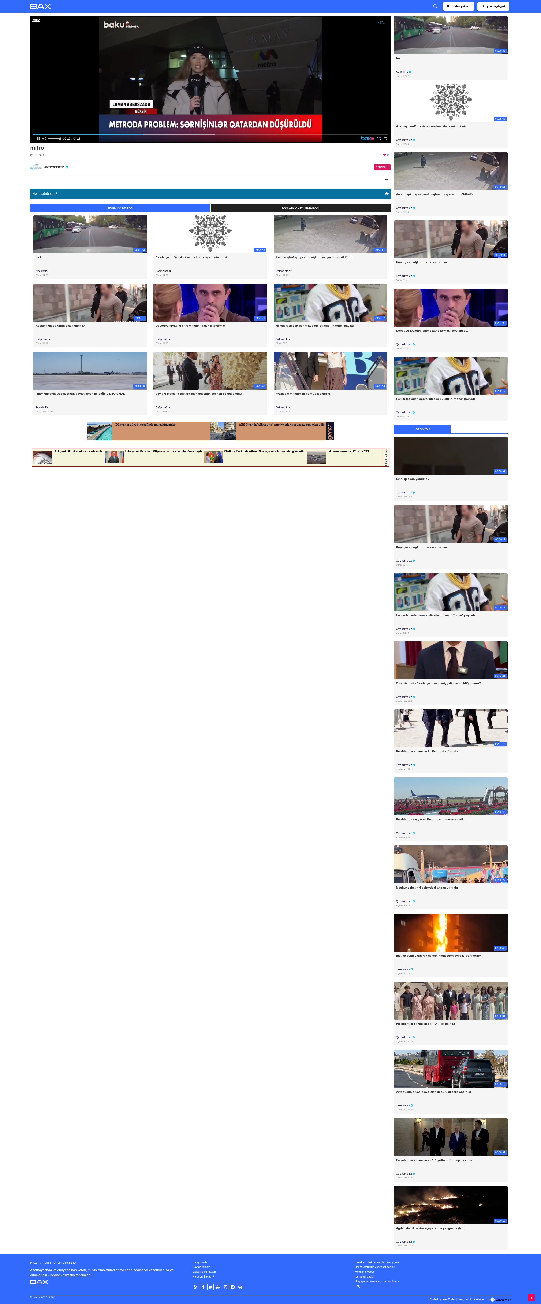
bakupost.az (403, 969)
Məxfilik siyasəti (365, 1271)
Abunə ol (382, 167)
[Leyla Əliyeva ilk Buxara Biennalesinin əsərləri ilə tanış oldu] (210, 370)
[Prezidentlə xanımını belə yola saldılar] (330, 370)
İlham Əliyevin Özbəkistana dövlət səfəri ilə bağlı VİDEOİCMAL (80, 393)
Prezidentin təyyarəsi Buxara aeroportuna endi (429, 819)
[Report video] (387, 179)
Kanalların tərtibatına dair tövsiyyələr (377, 1262)
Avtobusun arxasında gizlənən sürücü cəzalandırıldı (433, 1091)
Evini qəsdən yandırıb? (412, 479)
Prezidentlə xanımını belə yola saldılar (303, 393)
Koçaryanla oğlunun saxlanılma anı (61, 325)
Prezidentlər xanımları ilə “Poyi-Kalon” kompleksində (434, 1160)
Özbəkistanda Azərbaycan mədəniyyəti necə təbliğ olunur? (438, 683)
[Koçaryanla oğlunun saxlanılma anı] (90, 302)
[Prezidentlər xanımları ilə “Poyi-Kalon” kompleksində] (451, 1136)
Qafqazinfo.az (163, 271)
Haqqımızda (200, 1262)
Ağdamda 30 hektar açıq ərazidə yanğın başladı (430, 1228)
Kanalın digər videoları (300, 207)
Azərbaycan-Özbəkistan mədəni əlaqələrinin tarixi (191, 257)
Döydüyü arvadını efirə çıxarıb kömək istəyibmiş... (191, 325)
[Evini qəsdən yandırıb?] (451, 455)
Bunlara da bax (120, 207)
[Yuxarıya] (531, 1297)
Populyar (422, 428)
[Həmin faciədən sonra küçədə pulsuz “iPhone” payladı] (330, 302)
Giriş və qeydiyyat (493, 6)
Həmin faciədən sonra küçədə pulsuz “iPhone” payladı (315, 325)
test (38, 257)
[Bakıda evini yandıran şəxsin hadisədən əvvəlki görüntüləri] (451, 932)
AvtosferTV (42, 271)
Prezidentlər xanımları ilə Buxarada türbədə (427, 751)
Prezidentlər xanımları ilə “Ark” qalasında (425, 1023)
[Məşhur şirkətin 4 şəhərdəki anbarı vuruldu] (451, 864)
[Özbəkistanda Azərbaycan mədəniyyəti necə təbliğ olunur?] (451, 660)
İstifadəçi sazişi (364, 1276)
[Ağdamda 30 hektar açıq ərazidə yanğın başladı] (451, 1204)
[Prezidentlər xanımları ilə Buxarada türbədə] (451, 728)
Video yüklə (460, 6)
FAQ (357, 1286)
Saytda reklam (201, 1266)
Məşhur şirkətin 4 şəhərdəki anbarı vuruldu (427, 887)
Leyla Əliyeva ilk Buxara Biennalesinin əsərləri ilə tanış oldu (199, 393)
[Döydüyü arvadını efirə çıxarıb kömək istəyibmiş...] (210, 302)
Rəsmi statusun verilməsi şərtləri (375, 1266)
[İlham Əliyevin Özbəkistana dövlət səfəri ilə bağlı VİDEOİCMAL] (90, 370)
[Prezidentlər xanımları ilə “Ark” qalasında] (451, 1000)
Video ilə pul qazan (204, 1271)
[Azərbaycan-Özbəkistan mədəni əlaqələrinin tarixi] (210, 234)
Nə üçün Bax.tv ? (203, 1276)
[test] (90, 234)
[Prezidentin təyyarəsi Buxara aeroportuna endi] (451, 796)
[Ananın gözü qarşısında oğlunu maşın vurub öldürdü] (330, 234)
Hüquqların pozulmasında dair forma (377, 1281)
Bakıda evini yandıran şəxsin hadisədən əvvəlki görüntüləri (439, 955)
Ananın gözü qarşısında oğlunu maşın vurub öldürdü (314, 257)
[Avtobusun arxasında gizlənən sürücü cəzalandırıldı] (451, 1068)
